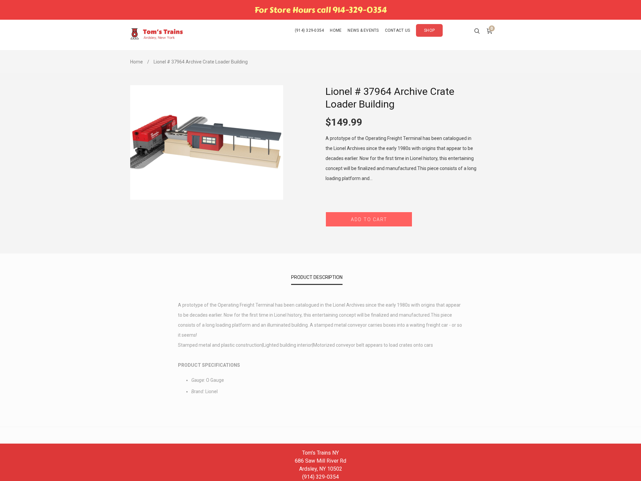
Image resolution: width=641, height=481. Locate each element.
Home (136, 61)
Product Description (317, 277)
